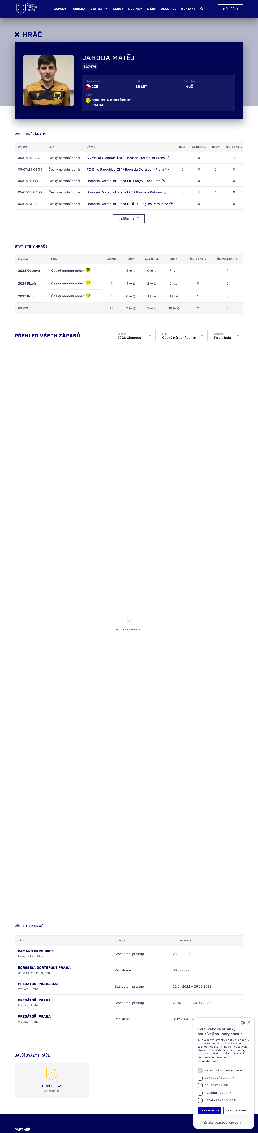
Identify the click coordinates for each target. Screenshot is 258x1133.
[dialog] (224, 1073)
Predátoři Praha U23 (38, 984)
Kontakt (188, 9)
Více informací (207, 1061)
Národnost (94, 81)
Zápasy (60, 9)
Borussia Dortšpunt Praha (111, 103)
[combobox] (243, 1023)
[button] (224, 1122)
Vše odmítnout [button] (237, 1110)
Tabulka (78, 9)
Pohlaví (191, 81)
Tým (89, 95)
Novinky (135, 9)
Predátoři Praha (34, 1000)
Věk (138, 81)
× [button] (248, 1022)
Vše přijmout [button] (210, 1110)
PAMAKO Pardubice (36, 951)
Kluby (118, 9)
